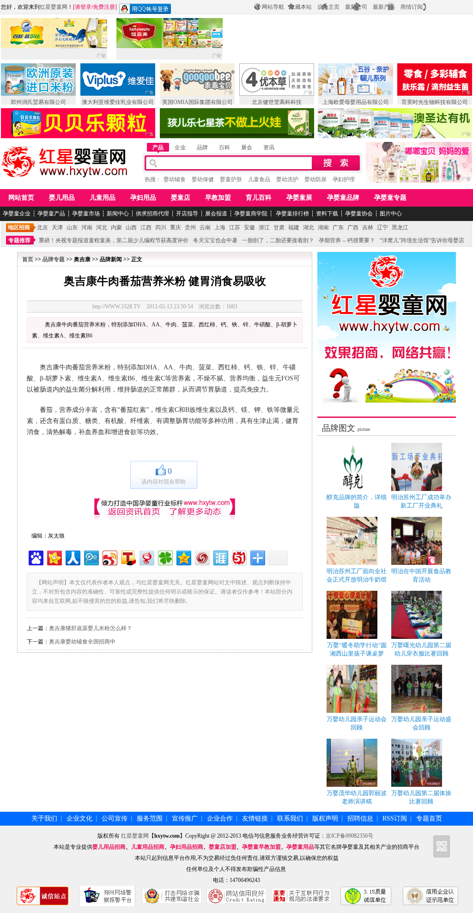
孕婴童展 (299, 197)
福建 (293, 227)
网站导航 (273, 7)
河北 (101, 227)
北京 (42, 227)
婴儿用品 (62, 197)
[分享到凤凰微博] (201, 556)
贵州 (190, 227)
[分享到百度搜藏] (35, 556)
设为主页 (328, 7)
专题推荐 (19, 240)
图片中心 (391, 213)
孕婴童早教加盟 (261, 847)
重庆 (175, 227)
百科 (224, 147)
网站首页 (21, 197)
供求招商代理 (152, 213)
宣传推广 (185, 818)
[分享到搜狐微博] (127, 556)
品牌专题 (53, 259)
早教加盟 (218, 197)
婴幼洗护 (287, 179)
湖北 (308, 227)
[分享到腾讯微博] (90, 556)
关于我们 (44, 818)
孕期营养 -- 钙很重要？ (347, 240)
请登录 (83, 7)
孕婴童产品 (51, 213)
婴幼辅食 (175, 179)
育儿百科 (259, 197)
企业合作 (220, 818)
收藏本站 (301, 7)
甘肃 (279, 227)
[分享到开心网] (53, 556)
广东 (338, 227)
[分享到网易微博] (146, 556)
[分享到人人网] (72, 556)
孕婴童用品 (300, 847)
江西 (146, 227)
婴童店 (180, 197)
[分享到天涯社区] (220, 556)
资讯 (268, 147)
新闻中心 (118, 213)
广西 (352, 227)
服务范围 (150, 818)
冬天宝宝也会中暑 (215, 240)
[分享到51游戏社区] (238, 556)
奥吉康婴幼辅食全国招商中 (82, 641)
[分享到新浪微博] (109, 556)
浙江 (264, 227)
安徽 (249, 227)
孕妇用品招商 (186, 847)
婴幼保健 (203, 179)
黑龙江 (400, 227)
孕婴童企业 (16, 213)
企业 (180, 147)
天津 (57, 227)
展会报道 (216, 213)
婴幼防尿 (315, 179)
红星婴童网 (53, 7)
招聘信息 (360, 818)
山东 (72, 227)
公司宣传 (114, 818)
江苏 (234, 227)
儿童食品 (259, 179)
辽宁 (382, 227)
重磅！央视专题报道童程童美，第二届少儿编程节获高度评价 (113, 240)
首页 (27, 259)
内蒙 (116, 227)
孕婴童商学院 (250, 213)
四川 (160, 227)
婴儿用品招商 (109, 847)
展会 (246, 147)
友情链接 (255, 818)
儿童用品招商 (147, 847)
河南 (86, 227)
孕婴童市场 (86, 213)
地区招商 (19, 227)
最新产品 (384, 7)
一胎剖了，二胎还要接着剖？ (278, 240)
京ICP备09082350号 (349, 836)
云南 (205, 227)
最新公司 (356, 7)
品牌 (202, 147)
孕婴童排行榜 (291, 213)
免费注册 (104, 7)
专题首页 (429, 818)
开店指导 (187, 213)
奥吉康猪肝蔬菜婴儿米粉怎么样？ (90, 628)
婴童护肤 (231, 179)
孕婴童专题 (390, 197)
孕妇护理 (344, 179)
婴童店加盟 (222, 847)
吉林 (367, 227)
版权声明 (325, 818)
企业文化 (79, 818)
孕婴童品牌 (343, 197)
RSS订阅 (394, 818)
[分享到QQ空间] (183, 556)
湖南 (323, 227)
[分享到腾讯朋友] (164, 556)
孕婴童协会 (359, 213)
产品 (158, 147)
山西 (131, 227)
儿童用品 (102, 197)
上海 (219, 227)
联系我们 (290, 818)
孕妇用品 (143, 197)
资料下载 (327, 213)
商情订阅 (411, 7)
